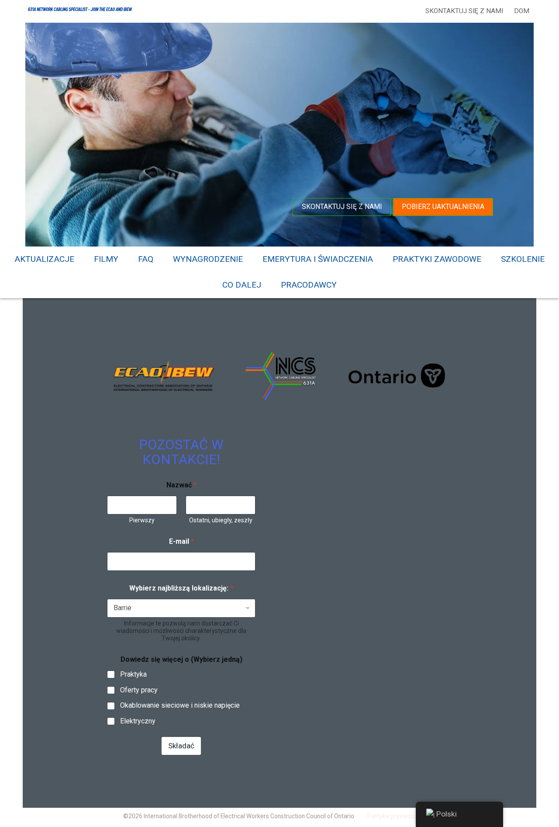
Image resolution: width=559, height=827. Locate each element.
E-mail (181, 541)
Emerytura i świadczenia (317, 259)
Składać (181, 745)
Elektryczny (137, 721)
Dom (521, 11)
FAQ (145, 259)
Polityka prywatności (395, 816)
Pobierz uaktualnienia (443, 206)
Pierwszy (142, 520)
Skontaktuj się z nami (464, 11)
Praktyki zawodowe (437, 259)
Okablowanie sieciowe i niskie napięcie (180, 705)
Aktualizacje (44, 259)
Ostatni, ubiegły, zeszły (220, 520)
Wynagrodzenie (208, 259)
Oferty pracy (139, 690)
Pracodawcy (309, 285)
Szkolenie (523, 259)
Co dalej (241, 285)
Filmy (106, 259)
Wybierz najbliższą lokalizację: (181, 588)
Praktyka (133, 674)
